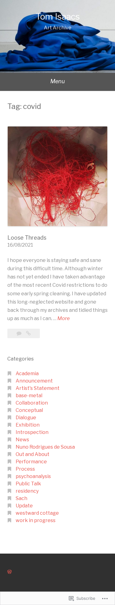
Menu (57, 81)
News (22, 440)
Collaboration (32, 403)
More (63, 319)
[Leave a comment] (19, 333)
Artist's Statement (37, 388)
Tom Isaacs (58, 16)
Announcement (34, 381)
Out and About (32, 454)
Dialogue (26, 417)
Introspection (32, 432)
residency (27, 491)
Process (25, 469)
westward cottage (37, 513)
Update (24, 506)
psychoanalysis (33, 476)
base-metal (29, 395)
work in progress (36, 520)
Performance (31, 462)
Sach (21, 498)
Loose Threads (26, 237)
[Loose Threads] (28, 333)
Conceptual (29, 410)
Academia (27, 373)
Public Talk (28, 484)
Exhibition (28, 425)
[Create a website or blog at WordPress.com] (9, 572)
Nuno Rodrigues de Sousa (45, 447)
